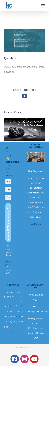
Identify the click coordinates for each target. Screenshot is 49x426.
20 (16, 316)
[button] (6, 130)
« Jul (12, 331)
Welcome (36, 224)
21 (19, 316)
